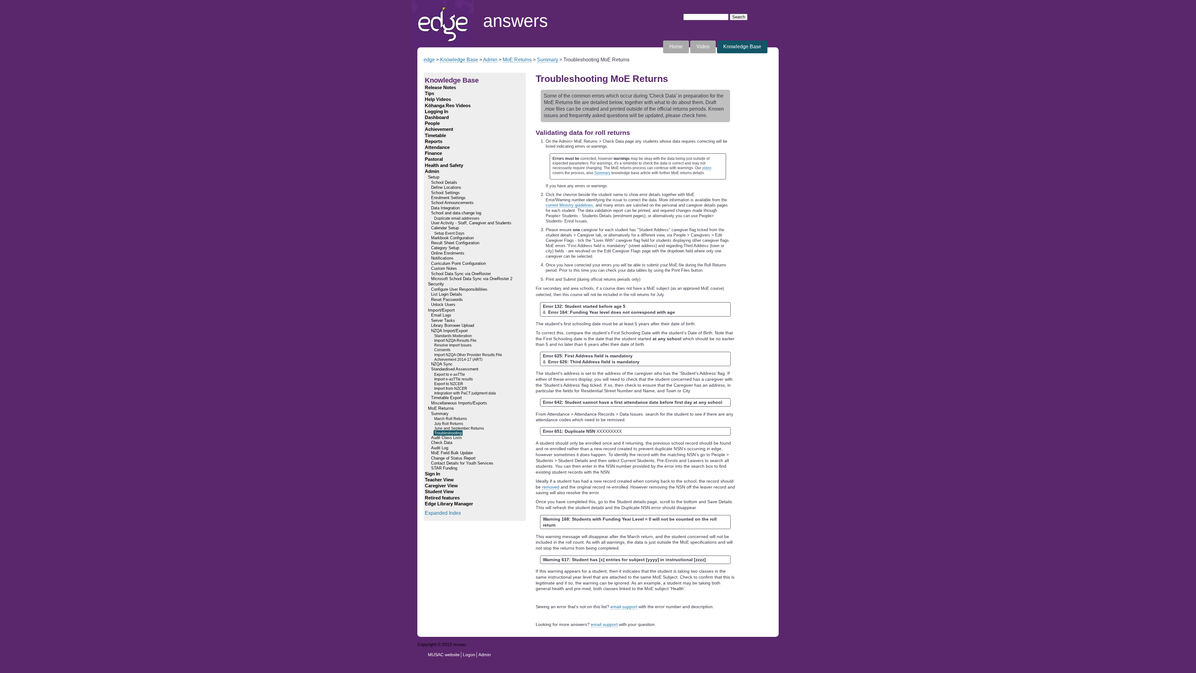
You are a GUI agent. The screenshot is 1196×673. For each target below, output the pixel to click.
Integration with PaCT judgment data (465, 393)
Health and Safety (444, 165)
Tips (429, 93)
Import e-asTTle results (453, 379)
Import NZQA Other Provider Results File (468, 355)
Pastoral (434, 159)
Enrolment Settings (448, 198)
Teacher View (439, 479)
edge (429, 59)
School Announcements (452, 203)
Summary (547, 59)
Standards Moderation (453, 336)
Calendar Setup (445, 228)
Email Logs (441, 315)
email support (623, 606)
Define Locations (446, 187)
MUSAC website (444, 654)
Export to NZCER (448, 384)
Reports (433, 141)
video (706, 168)
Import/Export (441, 310)
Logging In (436, 111)
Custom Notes (444, 268)
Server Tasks (443, 320)
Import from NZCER (450, 388)
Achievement (439, 129)
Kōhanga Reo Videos (448, 105)
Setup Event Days (449, 233)
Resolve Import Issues (453, 345)
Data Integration (445, 208)
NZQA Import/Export (449, 331)
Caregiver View (441, 485)
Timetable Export (446, 398)
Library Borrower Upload (452, 325)
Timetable (435, 135)
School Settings (445, 193)
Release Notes (440, 87)
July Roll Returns (448, 424)
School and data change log (456, 213)
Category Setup (445, 248)
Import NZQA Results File (455, 340)
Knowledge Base (742, 46)
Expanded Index (443, 513)
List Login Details (446, 294)
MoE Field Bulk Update (452, 453)
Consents (442, 350)
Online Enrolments (447, 253)
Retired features (442, 497)
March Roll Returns (450, 419)
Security (436, 284)
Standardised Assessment (454, 369)
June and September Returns (459, 428)
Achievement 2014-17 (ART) (458, 359)
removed (550, 486)
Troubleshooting (448, 433)
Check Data (441, 443)
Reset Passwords (447, 300)
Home (418, 3)
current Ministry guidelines (569, 205)
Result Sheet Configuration (455, 243)
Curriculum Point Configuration (458, 263)
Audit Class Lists (446, 438)
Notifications (442, 258)
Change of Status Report (453, 458)
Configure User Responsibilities (459, 289)
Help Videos (438, 99)
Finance (433, 153)
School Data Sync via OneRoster (461, 274)
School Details (444, 182)
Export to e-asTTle (449, 374)
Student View (439, 491)
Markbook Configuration (452, 238)
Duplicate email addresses (456, 218)
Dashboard (437, 117)
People (432, 123)
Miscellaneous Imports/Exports (459, 403)
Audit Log (439, 448)
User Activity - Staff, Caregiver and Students (471, 223)
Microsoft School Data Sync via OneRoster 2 (471, 279)
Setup (433, 177)
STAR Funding (444, 468)
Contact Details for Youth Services (462, 463)
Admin (490, 59)
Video (703, 46)
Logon (469, 654)
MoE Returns (517, 59)
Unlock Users (443, 305)
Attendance (437, 147)
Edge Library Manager (449, 503)
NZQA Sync (442, 364)
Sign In (432, 473)
